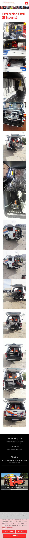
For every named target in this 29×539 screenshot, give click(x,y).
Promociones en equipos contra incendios (14, 460)
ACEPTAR (14, 536)
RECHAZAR (21, 531)
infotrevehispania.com (15, 449)
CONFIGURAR (8, 531)
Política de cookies (7, 527)
